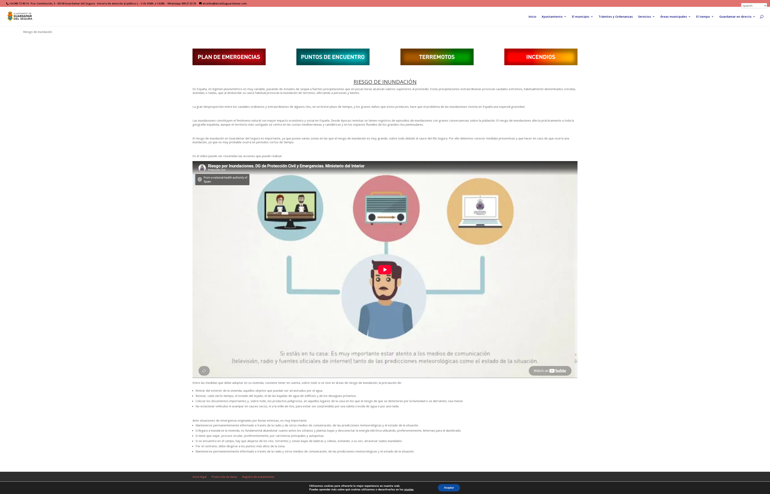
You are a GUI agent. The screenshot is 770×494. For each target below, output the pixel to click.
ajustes (408, 489)
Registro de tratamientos (258, 477)
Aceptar (449, 488)
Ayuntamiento (552, 16)
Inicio (532, 16)
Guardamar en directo (735, 16)
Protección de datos (224, 477)
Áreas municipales (673, 16)
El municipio (580, 16)
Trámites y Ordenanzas (616, 16)
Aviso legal (199, 477)
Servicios (644, 16)
